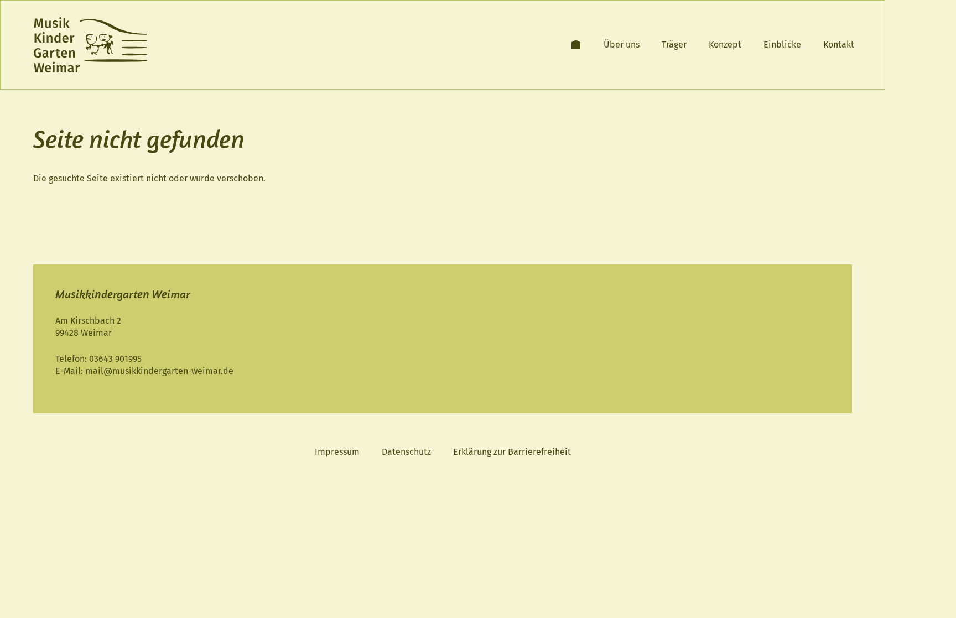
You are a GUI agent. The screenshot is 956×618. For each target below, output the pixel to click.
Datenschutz (406, 451)
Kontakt (838, 44)
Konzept (725, 44)
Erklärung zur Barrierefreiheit (512, 451)
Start (576, 44)
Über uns (622, 44)
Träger (674, 44)
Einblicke (782, 44)
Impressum (337, 451)
